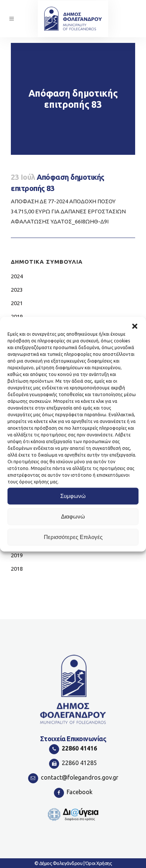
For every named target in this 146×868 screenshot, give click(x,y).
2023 (17, 289)
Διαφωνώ (73, 516)
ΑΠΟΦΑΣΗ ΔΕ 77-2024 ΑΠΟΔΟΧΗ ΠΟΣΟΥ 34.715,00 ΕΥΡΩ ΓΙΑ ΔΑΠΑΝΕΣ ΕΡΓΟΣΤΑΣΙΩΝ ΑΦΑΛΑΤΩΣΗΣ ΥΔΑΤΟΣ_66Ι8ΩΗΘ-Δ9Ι (68, 211)
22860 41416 (79, 748)
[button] (135, 326)
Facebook (79, 792)
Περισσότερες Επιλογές (73, 537)
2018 (17, 568)
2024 (17, 276)
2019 (17, 555)
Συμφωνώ (73, 496)
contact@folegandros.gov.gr (79, 777)
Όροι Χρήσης (98, 863)
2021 (17, 303)
